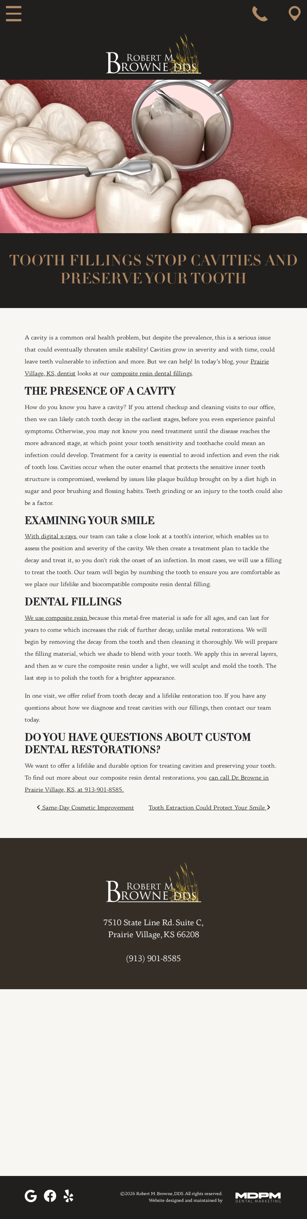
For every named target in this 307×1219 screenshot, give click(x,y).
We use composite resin (57, 618)
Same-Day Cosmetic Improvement (87, 808)
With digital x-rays (50, 537)
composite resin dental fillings (151, 374)
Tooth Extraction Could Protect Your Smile (208, 808)
